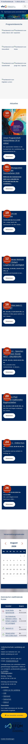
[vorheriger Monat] (4, 543)
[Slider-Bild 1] (14, 17)
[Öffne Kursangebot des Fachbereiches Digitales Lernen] (8, 85)
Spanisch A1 (9, 628)
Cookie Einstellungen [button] (7, 739)
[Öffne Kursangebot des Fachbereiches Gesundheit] (8, 52)
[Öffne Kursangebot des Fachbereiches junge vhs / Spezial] (20, 69)
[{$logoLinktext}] (8, 6)
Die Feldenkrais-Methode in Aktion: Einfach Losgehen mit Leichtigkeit (13, 262)
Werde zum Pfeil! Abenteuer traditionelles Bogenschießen (13, 399)
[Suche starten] (2, 12)
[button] (14, 715)
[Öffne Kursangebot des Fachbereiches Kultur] (20, 52)
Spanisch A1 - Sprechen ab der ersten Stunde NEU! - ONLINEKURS (13, 354)
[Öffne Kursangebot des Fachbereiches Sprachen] (20, 36)
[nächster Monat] (23, 543)
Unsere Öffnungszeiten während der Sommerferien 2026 (12, 170)
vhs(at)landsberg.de (12, 661)
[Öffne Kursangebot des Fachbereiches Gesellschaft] (8, 69)
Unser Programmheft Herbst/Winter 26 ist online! (11, 140)
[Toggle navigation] (25, 6)
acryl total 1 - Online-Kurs (13, 443)
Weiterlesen (9, 156)
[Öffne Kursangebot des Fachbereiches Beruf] (8, 36)
